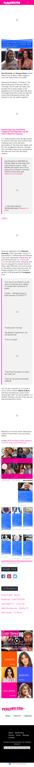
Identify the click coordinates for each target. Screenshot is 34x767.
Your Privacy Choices (19, 764)
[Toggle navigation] (27, 2)
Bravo (12, 441)
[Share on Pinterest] (9, 576)
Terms (18, 735)
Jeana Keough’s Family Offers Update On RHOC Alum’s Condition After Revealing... (8, 461)
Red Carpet (6, 612)
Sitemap (25, 735)
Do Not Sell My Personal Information (17, 748)
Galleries (28, 716)
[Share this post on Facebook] (3, 576)
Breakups (5, 599)
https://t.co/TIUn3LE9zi (14, 174)
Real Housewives (9, 608)
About (10, 733)
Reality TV (23, 608)
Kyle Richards (18, 599)
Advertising (19, 733)
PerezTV (17, 716)
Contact (11, 738)
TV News (18, 612)
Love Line (20, 603)
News (7, 716)
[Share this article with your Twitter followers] (15, 576)
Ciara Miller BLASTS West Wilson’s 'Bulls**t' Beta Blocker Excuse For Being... (25, 476)
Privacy (11, 735)
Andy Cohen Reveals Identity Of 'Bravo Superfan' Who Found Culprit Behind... (9, 476)
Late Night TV (7, 603)
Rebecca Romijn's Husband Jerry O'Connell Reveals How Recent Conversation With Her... (25, 461)
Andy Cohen (7, 595)
